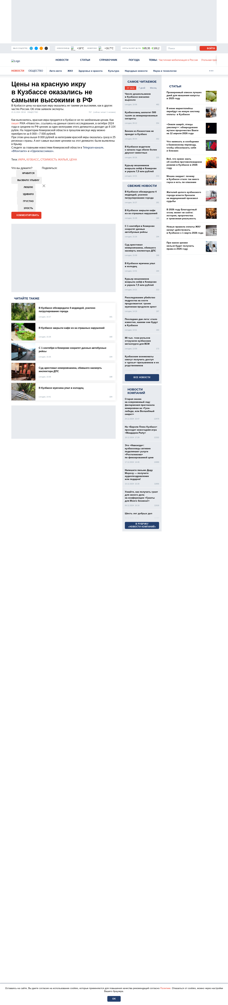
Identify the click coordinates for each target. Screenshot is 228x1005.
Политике (165, 988)
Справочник (108, 59)
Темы (153, 59)
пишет (15, 123)
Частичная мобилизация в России (178, 59)
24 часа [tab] (131, 88)
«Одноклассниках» (41, 151)
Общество (35, 70)
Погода (134, 59)
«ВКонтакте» (19, 151)
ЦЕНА (73, 159)
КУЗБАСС (33, 159)
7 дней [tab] (142, 88)
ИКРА (21, 159)
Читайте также (26, 298)
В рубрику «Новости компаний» (142, 525)
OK (114, 999)
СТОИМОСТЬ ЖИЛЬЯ (54, 159)
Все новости (142, 377)
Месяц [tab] (153, 88)
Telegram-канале (93, 147)
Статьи (85, 59)
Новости (62, 59)
